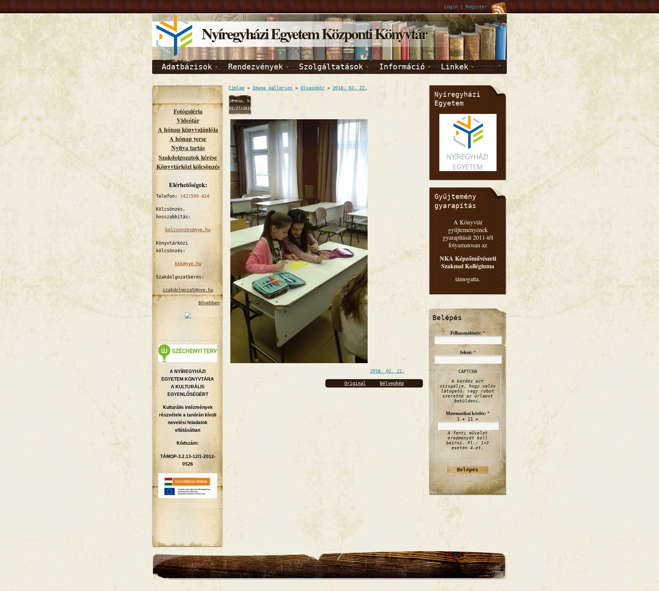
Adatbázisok (187, 66)
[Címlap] (175, 55)
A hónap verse (187, 138)
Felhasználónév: (467, 333)
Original (355, 383)
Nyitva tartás (188, 147)
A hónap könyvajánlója (188, 129)
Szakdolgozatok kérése (188, 157)
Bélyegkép (392, 383)
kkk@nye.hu (188, 263)
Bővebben (209, 303)
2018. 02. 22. (350, 88)
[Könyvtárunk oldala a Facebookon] (188, 317)
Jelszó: (468, 352)
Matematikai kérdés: (468, 413)
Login (451, 7)
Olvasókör (313, 88)
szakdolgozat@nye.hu (187, 290)
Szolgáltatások (331, 66)
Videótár (188, 120)
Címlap (236, 88)
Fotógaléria (188, 111)
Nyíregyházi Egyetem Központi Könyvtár (314, 33)
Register (476, 7)
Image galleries (272, 88)
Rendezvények (255, 66)
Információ (402, 66)
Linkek (454, 66)
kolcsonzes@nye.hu (188, 229)
